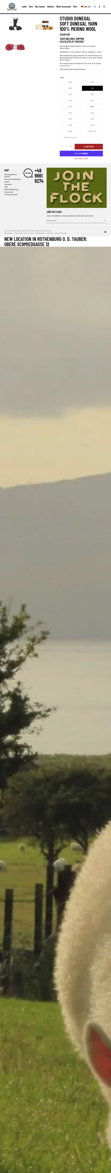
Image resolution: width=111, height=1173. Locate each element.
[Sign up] (105, 220)
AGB (5, 187)
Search (6, 182)
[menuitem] (75, 6)
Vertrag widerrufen (11, 194)
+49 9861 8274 (39, 175)
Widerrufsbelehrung (11, 189)
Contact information (61, 233)
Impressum (8, 184)
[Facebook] (105, 232)
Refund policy (8, 233)
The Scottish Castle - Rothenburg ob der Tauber (23, 231)
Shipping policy (40, 233)
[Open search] (95, 6)
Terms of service (29, 233)
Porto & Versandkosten (12, 179)
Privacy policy (18, 233)
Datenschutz (8, 192)
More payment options (81, 158)
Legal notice (49, 233)
